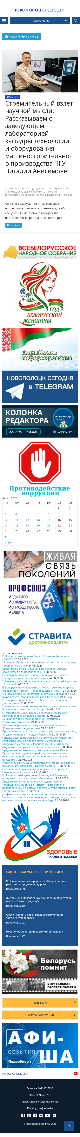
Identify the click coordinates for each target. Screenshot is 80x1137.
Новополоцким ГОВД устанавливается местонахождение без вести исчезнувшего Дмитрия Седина (38, 764)
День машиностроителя (31, 191)
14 (48, 519)
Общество (12, 97)
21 (48, 525)
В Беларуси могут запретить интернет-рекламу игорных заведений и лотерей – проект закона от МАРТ (38, 689)
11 (16, 519)
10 (6, 519)
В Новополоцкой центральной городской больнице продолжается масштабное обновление (34, 777)
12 (27, 519)
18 (16, 525)
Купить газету (40, 1015)
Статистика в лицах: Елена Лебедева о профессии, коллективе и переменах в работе (35, 714)
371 (27, 188)
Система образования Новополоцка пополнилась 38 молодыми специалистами (34, 727)
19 (27, 525)
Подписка (40, 1002)
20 (38, 525)
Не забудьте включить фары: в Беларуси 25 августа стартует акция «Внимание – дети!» (35, 676)
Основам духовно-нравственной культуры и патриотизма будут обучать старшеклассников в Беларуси (38, 695)
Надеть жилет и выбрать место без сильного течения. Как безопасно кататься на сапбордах (39, 708)
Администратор (43, 188)
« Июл (8, 542)
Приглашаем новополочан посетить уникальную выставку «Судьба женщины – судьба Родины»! (39, 733)
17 (6, 525)
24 (6, 531)
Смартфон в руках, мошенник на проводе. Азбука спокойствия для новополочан (34, 670)
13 (38, 519)
